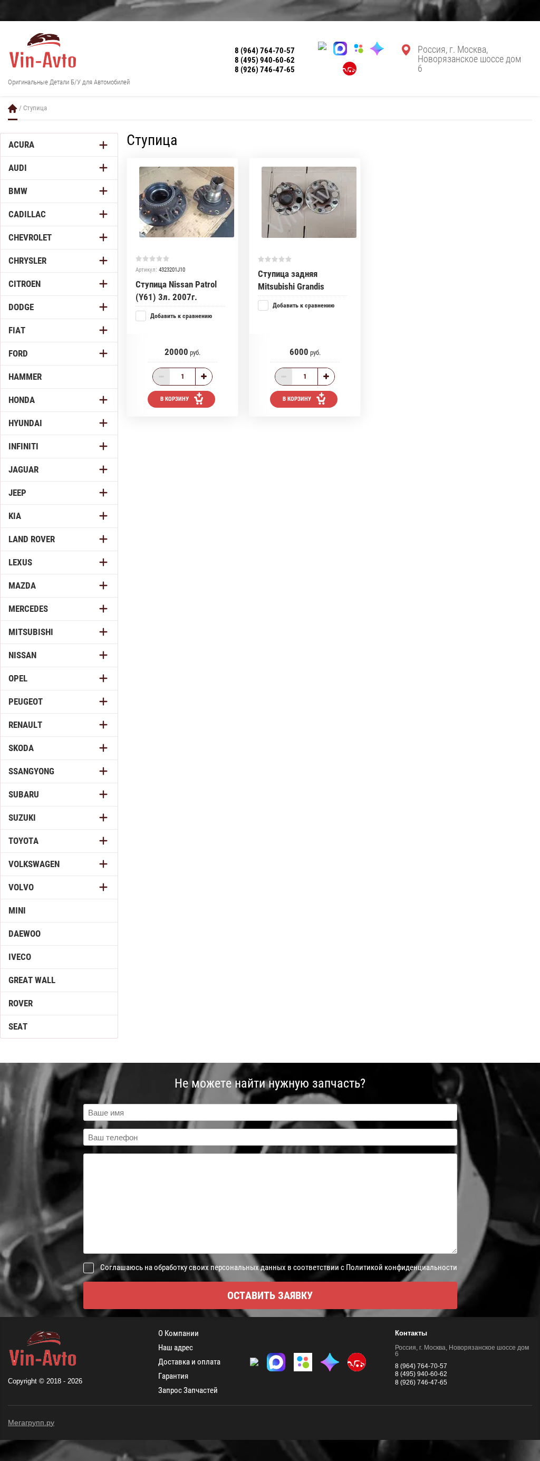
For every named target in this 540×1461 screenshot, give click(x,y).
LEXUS (20, 562)
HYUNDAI (25, 423)
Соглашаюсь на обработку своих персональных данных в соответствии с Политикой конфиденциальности (278, 1267)
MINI (17, 910)
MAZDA (22, 585)
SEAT (17, 1026)
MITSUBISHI (30, 632)
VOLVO (21, 887)
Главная (12, 108)
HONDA (21, 400)
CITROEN (24, 283)
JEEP (17, 492)
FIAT (16, 330)
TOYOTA (23, 840)
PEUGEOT (25, 701)
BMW (17, 191)
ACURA (21, 144)
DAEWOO (24, 933)
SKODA (21, 748)
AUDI (17, 167)
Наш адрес (175, 1348)
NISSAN (22, 655)
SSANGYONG (31, 771)
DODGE (21, 307)
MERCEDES (28, 608)
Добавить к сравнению (180, 316)
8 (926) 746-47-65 (265, 69)
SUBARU (23, 794)
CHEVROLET (30, 237)
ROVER (20, 1003)
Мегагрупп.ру (31, 1422)
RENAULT (25, 724)
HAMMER (25, 376)
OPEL (17, 678)
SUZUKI (22, 817)
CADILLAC (27, 214)
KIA (14, 516)
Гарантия (173, 1376)
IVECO (19, 956)
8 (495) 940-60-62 (265, 60)
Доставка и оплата (189, 1362)
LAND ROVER (31, 539)
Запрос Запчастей (188, 1391)
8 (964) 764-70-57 (265, 50)
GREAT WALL (31, 980)
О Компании (178, 1334)
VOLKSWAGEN (34, 864)
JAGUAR (23, 469)
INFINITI (23, 446)
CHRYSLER (27, 260)
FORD (18, 353)
